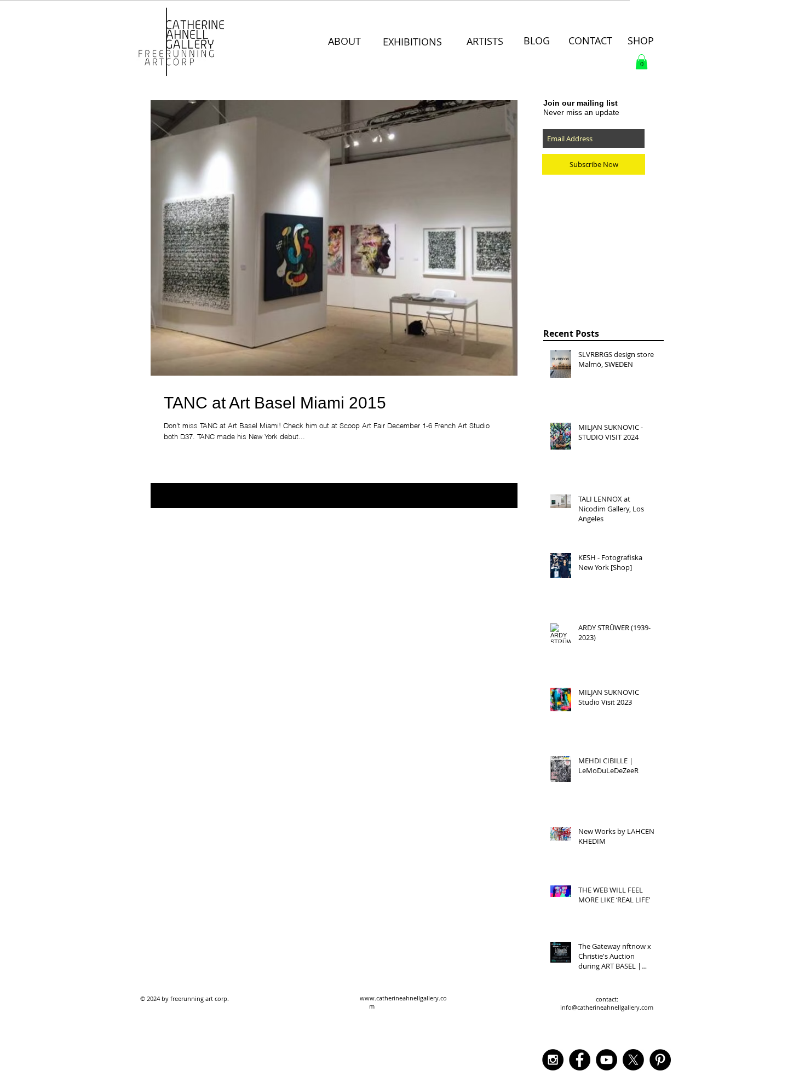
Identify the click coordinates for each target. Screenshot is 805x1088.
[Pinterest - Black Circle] (660, 1059)
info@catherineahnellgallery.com (606, 1007)
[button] (641, 61)
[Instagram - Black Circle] (553, 1059)
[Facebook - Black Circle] (579, 1059)
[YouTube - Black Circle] (606, 1059)
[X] (633, 1059)
